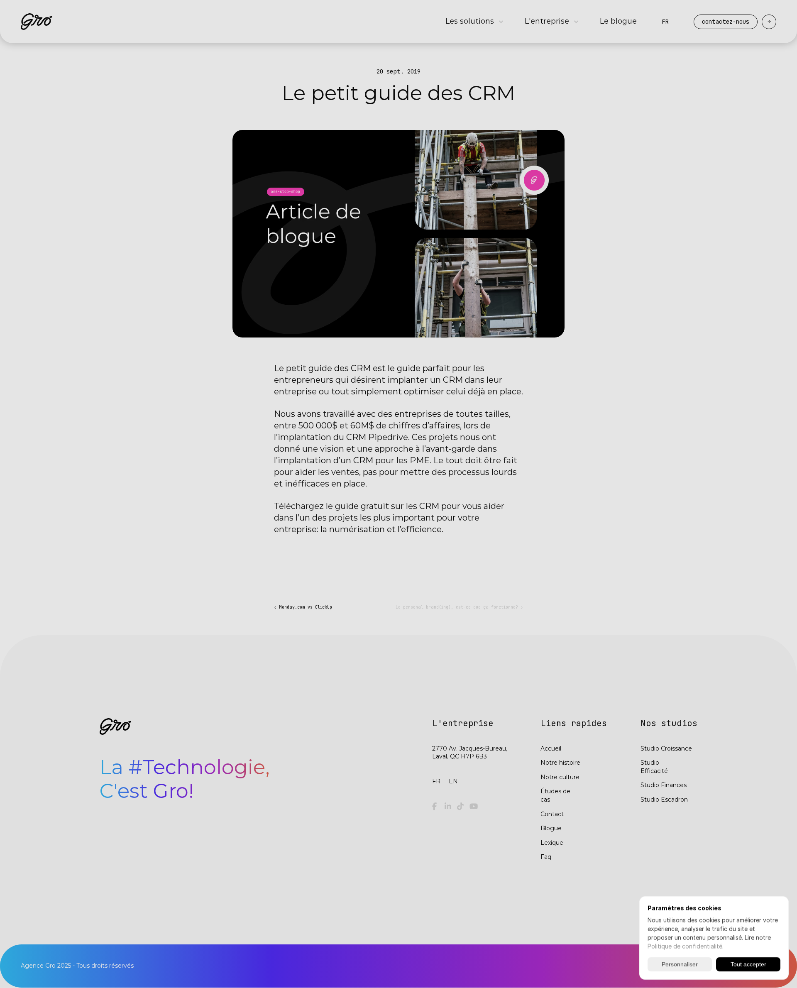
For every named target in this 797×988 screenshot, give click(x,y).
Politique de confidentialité (685, 946)
